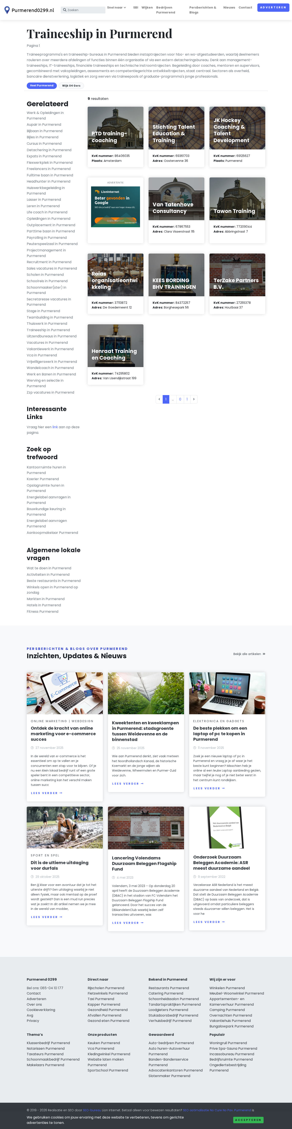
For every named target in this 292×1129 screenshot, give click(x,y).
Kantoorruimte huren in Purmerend (46, 470)
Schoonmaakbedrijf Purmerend (53, 1059)
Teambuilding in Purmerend (50, 317)
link (55, 427)
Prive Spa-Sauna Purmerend (233, 1048)
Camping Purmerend (227, 1009)
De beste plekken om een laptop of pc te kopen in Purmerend (220, 733)
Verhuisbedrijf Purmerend (170, 1020)
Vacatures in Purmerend (47, 342)
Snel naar (115, 7)
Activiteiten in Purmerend (48, 574)
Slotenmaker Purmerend (169, 1075)
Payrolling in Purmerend (47, 237)
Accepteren (248, 1120)
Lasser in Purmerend (44, 199)
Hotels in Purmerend (44, 605)
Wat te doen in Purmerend (49, 568)
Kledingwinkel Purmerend (109, 1054)
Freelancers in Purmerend (49, 168)
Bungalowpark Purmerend (231, 1026)
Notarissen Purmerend (46, 1048)
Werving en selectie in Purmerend (45, 383)
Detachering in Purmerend (49, 150)
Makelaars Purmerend (45, 1065)
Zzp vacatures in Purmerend (50, 392)
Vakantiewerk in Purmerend (50, 349)
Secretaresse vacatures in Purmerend (49, 302)
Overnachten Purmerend (230, 1015)
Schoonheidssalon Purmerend (174, 998)
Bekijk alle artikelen (247, 654)
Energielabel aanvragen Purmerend (47, 523)
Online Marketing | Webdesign (62, 721)
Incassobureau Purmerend (231, 1054)
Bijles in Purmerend (42, 137)
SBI (135, 7)
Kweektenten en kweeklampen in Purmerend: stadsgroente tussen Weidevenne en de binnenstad (145, 731)
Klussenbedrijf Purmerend (48, 1042)
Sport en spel (45, 855)
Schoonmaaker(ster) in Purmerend (46, 290)
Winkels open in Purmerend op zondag (52, 590)
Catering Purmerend (166, 993)
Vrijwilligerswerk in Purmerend (52, 361)
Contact (245, 7)
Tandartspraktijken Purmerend (175, 1004)
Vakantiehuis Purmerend (230, 1020)
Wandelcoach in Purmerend (50, 367)
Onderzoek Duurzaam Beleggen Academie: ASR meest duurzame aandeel (221, 862)
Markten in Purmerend (46, 598)
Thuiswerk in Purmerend (47, 323)
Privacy (33, 1020)
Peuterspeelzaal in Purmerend (52, 243)
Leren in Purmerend (43, 206)
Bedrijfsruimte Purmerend (231, 1059)
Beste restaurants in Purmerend (54, 580)
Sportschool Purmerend (108, 1070)
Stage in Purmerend (43, 310)
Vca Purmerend (101, 1048)
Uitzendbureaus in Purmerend (52, 336)
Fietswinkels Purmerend (108, 993)
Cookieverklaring (41, 1009)
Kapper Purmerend (104, 1004)
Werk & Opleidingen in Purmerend (45, 115)
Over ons (34, 1004)
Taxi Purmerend (101, 998)
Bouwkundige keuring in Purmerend (46, 511)
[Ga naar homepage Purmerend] (28, 10)
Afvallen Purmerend (104, 1015)
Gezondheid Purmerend (108, 1009)
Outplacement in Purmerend (51, 225)
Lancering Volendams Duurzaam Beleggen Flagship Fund (144, 863)
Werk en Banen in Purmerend (51, 374)
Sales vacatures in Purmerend (52, 268)
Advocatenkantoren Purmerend (176, 1070)
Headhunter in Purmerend (48, 181)
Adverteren (273, 7)
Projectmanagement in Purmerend (46, 253)
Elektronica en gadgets (219, 721)
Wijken (147, 7)
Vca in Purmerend (42, 355)
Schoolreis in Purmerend (47, 281)
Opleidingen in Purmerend (48, 218)
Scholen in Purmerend (45, 274)
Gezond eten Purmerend (108, 1020)
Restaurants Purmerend (169, 988)
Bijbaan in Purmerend (44, 130)
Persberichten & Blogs (202, 10)
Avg (30, 1015)
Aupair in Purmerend (44, 124)
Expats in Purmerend (44, 156)
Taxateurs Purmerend (45, 1054)
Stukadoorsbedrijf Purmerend (173, 1015)
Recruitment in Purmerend (49, 262)
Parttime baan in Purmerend (51, 231)
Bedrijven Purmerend (165, 10)
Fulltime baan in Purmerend (50, 175)
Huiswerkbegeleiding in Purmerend (46, 190)
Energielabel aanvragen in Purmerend (49, 500)
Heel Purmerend (41, 85)
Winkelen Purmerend (227, 988)
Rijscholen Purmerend (106, 988)
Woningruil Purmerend (228, 1042)
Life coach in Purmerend (47, 212)
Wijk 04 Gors (71, 85)
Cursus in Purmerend (44, 143)
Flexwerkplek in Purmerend (49, 162)
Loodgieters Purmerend (168, 1009)
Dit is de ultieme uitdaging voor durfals (59, 865)
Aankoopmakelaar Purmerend (52, 532)
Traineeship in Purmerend (48, 330)
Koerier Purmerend (43, 479)
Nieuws (229, 7)
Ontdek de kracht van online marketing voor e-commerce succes (63, 733)
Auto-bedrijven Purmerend (171, 1042)
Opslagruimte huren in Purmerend (45, 488)
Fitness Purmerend (42, 611)
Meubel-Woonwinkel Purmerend (236, 993)
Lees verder (44, 793)
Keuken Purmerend (104, 1042)
